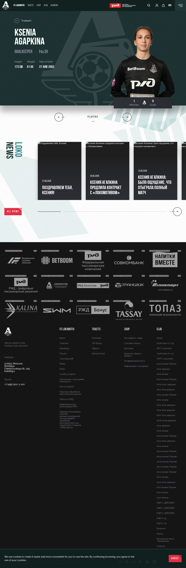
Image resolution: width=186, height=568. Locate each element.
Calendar (64, 343)
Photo (62, 369)
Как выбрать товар (133, 338)
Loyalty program (68, 374)
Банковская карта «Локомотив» (165, 540)
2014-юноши (162, 446)
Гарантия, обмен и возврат (133, 354)
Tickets (30, 5)
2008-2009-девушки (166, 420)
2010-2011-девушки (166, 415)
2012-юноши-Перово (166, 364)
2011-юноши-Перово (166, 487)
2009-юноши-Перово (167, 456)
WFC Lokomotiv (164, 348)
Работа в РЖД (67, 399)
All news (13, 211)
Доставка (128, 348)
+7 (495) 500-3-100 (14, 384)
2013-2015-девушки (166, 441)
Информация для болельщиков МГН (68, 405)
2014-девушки (163, 425)
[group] (59, 171)
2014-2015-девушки (166, 405)
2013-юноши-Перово (166, 472)
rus (169, 5)
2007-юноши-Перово (167, 467)
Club (46, 5)
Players (63, 353)
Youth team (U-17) (165, 353)
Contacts (161, 546)
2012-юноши (162, 374)
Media (62, 364)
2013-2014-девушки (166, 482)
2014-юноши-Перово (166, 451)
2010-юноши (162, 497)
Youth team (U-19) (165, 343)
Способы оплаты (132, 343)
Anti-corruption (67, 386)
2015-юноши (162, 400)
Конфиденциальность (134, 361)
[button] (50, 211)
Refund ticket (98, 353)
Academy (54, 5)
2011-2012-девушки (166, 389)
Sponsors (161, 528)
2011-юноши (162, 492)
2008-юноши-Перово (167, 461)
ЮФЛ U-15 (162, 518)
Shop (39, 5)
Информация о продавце (136, 366)
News (62, 338)
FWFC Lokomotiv (165, 359)
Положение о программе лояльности (72, 380)
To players (26, 20)
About (159, 338)
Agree (175, 558)
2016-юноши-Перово (166, 436)
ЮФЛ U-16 (162, 523)
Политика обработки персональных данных (70, 393)
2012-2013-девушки (166, 410)
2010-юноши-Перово (167, 379)
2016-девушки (163, 369)
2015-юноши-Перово (166, 395)
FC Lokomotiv (19, 5)
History (160, 534)
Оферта (95, 348)
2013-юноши (162, 477)
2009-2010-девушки (166, 384)
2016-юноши (162, 431)
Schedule (96, 338)
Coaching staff (66, 359)
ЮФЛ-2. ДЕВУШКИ (165, 513)
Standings (64, 348)
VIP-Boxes (97, 343)
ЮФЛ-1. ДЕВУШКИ (165, 503)
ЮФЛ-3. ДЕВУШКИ (165, 508)
